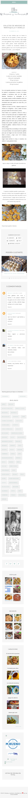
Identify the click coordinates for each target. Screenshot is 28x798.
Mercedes (10, 293)
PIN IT (20, 240)
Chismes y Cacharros (7, 420)
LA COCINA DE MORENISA (13, 683)
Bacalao (11, 404)
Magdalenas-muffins (7, 457)
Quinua (4, 482)
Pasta (13, 470)
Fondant (12, 445)
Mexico (4, 462)
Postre (3, 478)
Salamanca (5, 490)
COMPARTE (11, 238)
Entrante (4, 445)
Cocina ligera (5, 425)
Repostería (15, 486)
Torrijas (13, 495)
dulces (12, 437)
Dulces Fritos (21, 437)
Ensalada (18, 441)
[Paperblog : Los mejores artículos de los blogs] (13, 754)
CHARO (9, 361)
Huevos (13, 453)
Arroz (3, 404)
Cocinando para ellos (12, 668)
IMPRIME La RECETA (15, 243)
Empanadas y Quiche (7, 441)
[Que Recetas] (13, 762)
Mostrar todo (18, 726)
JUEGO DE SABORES (13, 697)
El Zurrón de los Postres (12, 653)
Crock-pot (18, 429)
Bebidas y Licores (20, 408)
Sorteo (13, 490)
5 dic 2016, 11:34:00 (17, 293)
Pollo (22, 474)
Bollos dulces (5, 416)
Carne (23, 416)
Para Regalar (5, 470)
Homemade (4, 453)
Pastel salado (5, 474)
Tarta (19, 490)
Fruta (19, 445)
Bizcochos (5, 412)
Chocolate (19, 420)
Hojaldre (19, 449)
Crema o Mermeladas (7, 429)
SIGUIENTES (5, 396)
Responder (10, 307)
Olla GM (4, 466)
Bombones (15, 416)
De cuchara (5, 433)
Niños (18, 462)
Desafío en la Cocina (17, 433)
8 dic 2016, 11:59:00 (16, 361)
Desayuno (4, 437)
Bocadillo (13, 412)
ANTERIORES (23, 396)
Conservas (15, 425)
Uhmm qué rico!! (13, 712)
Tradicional (22, 495)
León (19, 453)
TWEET (19, 238)
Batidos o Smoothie (7, 408)
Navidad (11, 462)
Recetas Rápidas (13, 482)
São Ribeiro (10, 345)
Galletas (4, 449)
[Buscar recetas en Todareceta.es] (13, 759)
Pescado (15, 474)
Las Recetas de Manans (13, 330)
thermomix (4, 495)
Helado (12, 449)
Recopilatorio (5, 486)
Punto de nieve (11, 313)
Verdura (4, 499)
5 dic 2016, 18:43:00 (18, 345)
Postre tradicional (14, 478)
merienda (18, 457)
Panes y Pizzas (13, 466)
